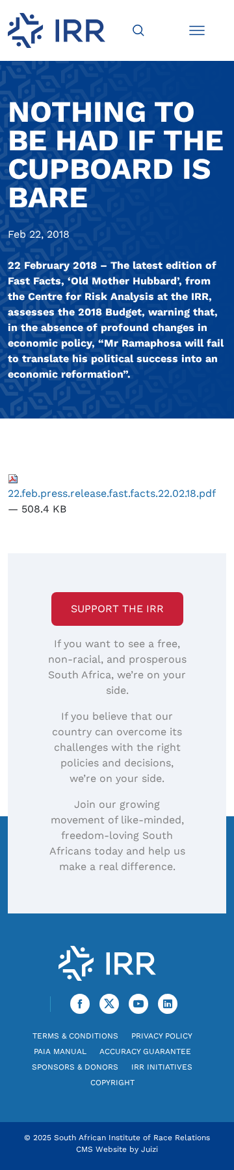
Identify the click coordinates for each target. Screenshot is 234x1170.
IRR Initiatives (161, 1067)
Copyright (112, 1082)
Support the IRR (117, 608)
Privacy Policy (161, 1035)
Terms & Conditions (75, 1035)
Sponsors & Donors (75, 1067)
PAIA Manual (60, 1051)
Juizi (149, 1149)
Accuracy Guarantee (145, 1051)
